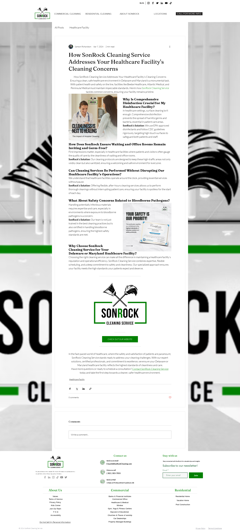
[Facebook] (152, 3)
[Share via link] (90, 388)
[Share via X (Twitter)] (76, 388)
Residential (183, 490)
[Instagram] (148, 3)
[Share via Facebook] (70, 388)
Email (165, 470)
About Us (55, 490)
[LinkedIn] (161, 3)
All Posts (59, 27)
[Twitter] (157, 3)
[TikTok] (170, 3)
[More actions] (169, 46)
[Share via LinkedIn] (83, 388)
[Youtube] (61, 477)
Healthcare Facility (79, 27)
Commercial (120, 490)
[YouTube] (166, 3)
